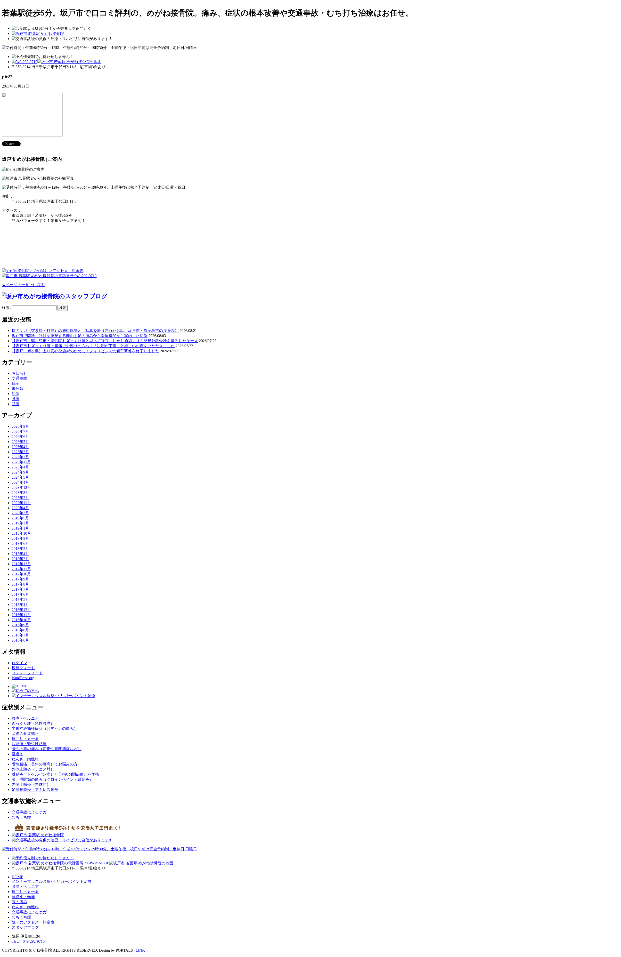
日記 (15, 383)
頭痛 (15, 404)
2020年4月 (20, 508)
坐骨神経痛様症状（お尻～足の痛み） (45, 728)
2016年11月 (21, 615)
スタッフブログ (25, 927)
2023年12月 (21, 487)
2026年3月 (20, 452)
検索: (6, 308)
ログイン (19, 663)
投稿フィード (23, 668)
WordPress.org (23, 678)
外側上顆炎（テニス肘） (33, 769)
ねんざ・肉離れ (25, 759)
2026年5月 (20, 442)
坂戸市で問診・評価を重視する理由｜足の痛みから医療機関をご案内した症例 (79, 336)
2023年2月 (20, 498)
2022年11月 (21, 503)
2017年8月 (20, 584)
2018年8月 (20, 538)
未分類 (17, 388)
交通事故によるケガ (29, 812)
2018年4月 (20, 554)
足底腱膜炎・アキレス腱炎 (35, 790)
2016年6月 (20, 640)
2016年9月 (20, 625)
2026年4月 (20, 447)
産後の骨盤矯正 (25, 734)
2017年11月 (21, 569)
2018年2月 (20, 559)
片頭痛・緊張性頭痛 (29, 744)
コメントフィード (27, 673)
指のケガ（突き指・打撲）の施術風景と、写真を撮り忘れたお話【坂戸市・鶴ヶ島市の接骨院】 (95, 331)
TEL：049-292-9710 (28, 941)
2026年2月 (20, 457)
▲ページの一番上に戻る (23, 285)
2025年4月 (20, 467)
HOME (17, 877)
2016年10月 (21, 620)
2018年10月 (21, 533)
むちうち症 (21, 817)
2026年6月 (20, 436)
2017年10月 (21, 574)
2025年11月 (21, 462)
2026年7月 (20, 431)
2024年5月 (20, 477)
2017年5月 (20, 599)
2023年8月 (20, 493)
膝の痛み (19, 902)
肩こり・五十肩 (25, 739)
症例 (15, 394)
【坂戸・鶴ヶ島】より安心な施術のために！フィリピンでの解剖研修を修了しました (85, 351)
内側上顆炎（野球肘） (31, 784)
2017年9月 (20, 579)
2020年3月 (20, 513)
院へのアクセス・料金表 (33, 922)
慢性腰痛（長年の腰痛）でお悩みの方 (45, 764)
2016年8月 (20, 630)
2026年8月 (20, 426)
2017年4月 (20, 605)
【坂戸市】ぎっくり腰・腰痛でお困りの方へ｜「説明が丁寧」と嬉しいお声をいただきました (93, 346)
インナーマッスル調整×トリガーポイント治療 (51, 881)
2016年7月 (20, 635)
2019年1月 (20, 528)
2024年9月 (20, 472)
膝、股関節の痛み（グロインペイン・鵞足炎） (52, 779)
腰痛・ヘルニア (25, 718)
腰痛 (15, 399)
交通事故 (19, 378)
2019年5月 (20, 518)
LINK (140, 950)
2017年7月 (20, 589)
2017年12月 (21, 564)
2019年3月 (20, 523)
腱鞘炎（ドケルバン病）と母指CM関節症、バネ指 (55, 774)
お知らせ (19, 373)
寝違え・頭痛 (23, 897)
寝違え (17, 754)
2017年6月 (20, 594)
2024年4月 (20, 482)
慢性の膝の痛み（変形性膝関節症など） (47, 749)
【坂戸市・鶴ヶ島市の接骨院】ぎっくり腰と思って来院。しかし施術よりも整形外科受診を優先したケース (105, 341)
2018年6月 (20, 543)
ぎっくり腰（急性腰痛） (33, 723)
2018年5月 (20, 549)
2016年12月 (21, 610)
